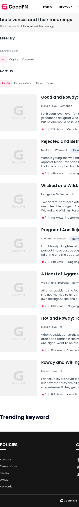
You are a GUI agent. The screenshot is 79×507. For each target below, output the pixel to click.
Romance (66, 106)
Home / (4, 26)
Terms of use (8, 466)
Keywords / (14, 26)
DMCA (4, 480)
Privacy (4, 473)
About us (5, 459)
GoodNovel (71, 500)
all (72, 194)
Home (47, 7)
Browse (64, 7)
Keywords (6, 486)
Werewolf (61, 150)
